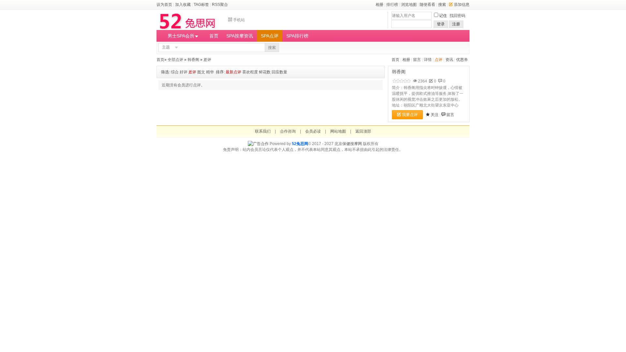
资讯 (449, 59)
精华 (210, 72)
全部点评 (175, 59)
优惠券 (462, 59)
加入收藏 (183, 4)
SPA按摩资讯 (239, 35)
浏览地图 (409, 4)
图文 (201, 72)
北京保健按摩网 (348, 143)
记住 (443, 15)
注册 (456, 24)
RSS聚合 (220, 4)
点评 (438, 59)
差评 (207, 59)
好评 (183, 72)
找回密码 (457, 15)
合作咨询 (288, 131)
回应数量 (279, 72)
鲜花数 (265, 72)
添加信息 (462, 4)
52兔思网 (300, 143)
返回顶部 (363, 131)
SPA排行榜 (297, 35)
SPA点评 (269, 35)
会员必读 (313, 131)
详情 (428, 59)
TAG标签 (201, 4)
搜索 (442, 4)
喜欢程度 (250, 72)
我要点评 (410, 114)
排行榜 (392, 4)
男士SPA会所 (181, 35)
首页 (213, 35)
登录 (441, 24)
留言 (417, 59)
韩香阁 (193, 59)
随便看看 (427, 4)
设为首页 (164, 4)
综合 (175, 72)
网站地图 (338, 131)
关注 (435, 114)
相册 (379, 4)
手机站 (239, 20)
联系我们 (263, 131)
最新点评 (233, 72)
